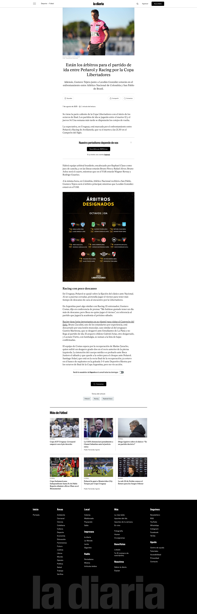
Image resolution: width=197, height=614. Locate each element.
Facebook (154, 532)
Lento (86, 544)
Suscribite (158, 4)
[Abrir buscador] (137, 4)
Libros (59, 553)
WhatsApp (154, 525)
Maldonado (89, 518)
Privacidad (154, 558)
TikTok (152, 536)
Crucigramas (119, 538)
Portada (36, 515)
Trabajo (60, 571)
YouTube (153, 522)
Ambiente (61, 515)
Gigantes (88, 548)
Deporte (44, 4)
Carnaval (60, 518)
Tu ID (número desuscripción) (121, 554)
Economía (61, 536)
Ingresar (145, 4)
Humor (117, 534)
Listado (117, 550)
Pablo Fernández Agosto (92, 450)
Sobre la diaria (120, 567)
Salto (86, 525)
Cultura (60, 529)
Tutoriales (154, 551)
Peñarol (87, 399)
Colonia (87, 515)
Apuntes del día (120, 518)
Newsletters (155, 515)
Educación (61, 539)
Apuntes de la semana (123, 522)
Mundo (60, 557)
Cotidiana (61, 525)
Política (60, 564)
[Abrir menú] (34, 3)
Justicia (60, 550)
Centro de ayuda (157, 548)
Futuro (59, 546)
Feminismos (62, 543)
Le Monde (88, 541)
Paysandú (88, 522)
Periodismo (88, 559)
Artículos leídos (90, 566)
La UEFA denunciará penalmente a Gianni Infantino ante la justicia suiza (98, 444)
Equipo (117, 570)
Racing (96, 399)
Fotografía (118, 531)
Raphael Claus (107, 399)
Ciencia (60, 522)
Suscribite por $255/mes (98, 149)
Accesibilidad (155, 555)
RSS (152, 518)
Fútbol (51, 4)
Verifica (60, 574)
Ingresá (107, 155)
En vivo (117, 525)
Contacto (154, 561)
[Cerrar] (131, 143)
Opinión (60, 560)
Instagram (154, 529)
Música (87, 563)
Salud (59, 567)
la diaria (87, 537)
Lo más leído (119, 515)
